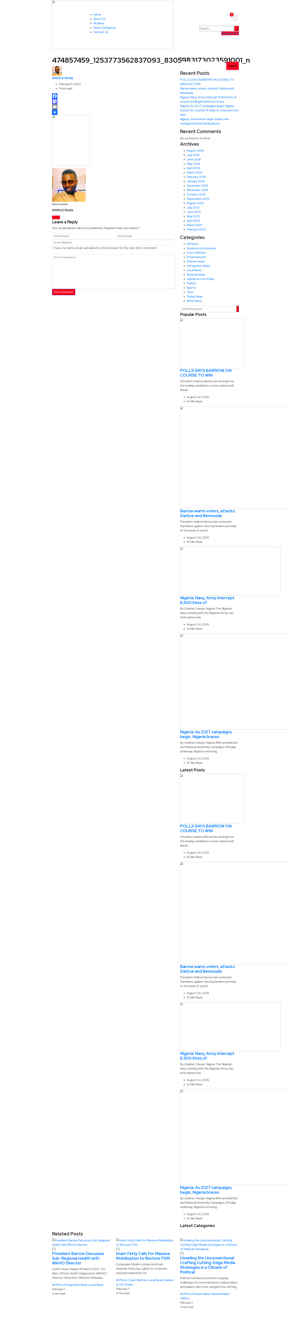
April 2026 (193, 168)
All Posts (192, 244)
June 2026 (194, 159)
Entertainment (196, 257)
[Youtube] (59, 217)
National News (196, 274)
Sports (191, 288)
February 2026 (196, 177)
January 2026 (196, 181)
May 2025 (193, 216)
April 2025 (193, 220)
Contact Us (100, 32)
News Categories (104, 27)
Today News (195, 296)
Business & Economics (201, 248)
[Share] (113, 112)
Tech (190, 292)
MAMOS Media (62, 78)
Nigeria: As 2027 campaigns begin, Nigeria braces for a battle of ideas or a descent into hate (209, 110)
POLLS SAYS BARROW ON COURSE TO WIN (206, 373)
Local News (194, 270)
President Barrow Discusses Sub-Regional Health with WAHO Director (78, 1258)
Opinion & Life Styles (200, 279)
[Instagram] (56, 217)
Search (185, 58)
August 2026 (195, 150)
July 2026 (193, 155)
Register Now (230, 33)
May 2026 (193, 164)
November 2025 (197, 190)
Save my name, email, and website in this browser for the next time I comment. (106, 248)
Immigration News (198, 266)
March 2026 (194, 172)
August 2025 (195, 203)
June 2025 (194, 212)
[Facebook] (113, 96)
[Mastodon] (113, 101)
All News (98, 23)
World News (194, 301)
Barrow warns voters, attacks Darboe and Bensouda (207, 513)
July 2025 (193, 207)
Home (97, 14)
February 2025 (196, 229)
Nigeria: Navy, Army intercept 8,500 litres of (207, 600)
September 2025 (198, 199)
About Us (99, 19)
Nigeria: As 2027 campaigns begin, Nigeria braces (206, 734)
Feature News (196, 261)
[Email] (113, 106)
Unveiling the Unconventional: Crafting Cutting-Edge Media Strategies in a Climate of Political (207, 1265)
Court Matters (196, 252)
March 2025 (194, 225)
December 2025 (197, 185)
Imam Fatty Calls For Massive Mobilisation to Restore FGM (143, 1256)
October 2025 (196, 194)
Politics (191, 283)
